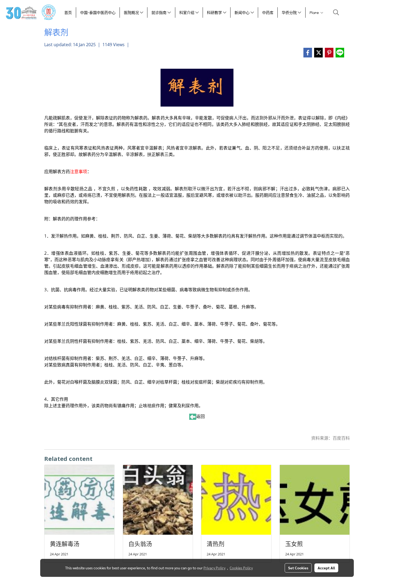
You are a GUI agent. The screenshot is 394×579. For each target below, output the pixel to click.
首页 (68, 12)
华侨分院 (290, 12)
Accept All (326, 567)
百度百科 (341, 438)
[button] (336, 12)
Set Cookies (298, 567)
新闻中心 (243, 12)
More (315, 12)
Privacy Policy (214, 567)
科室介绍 (187, 12)
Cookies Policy (241, 567)
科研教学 (215, 12)
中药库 (267, 12)
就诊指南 (159, 12)
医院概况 (132, 12)
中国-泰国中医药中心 (98, 12)
